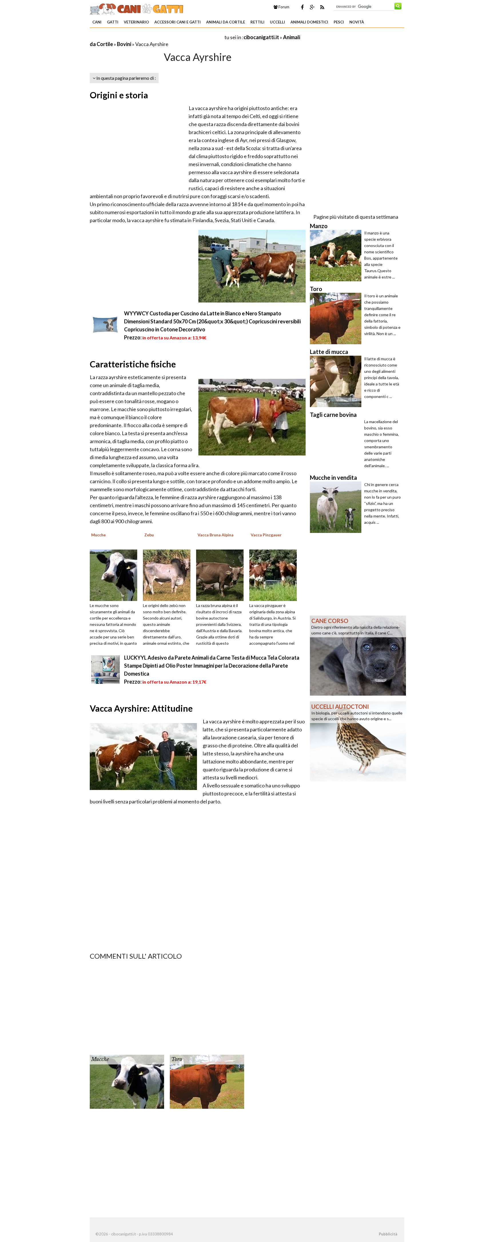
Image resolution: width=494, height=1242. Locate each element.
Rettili (257, 22)
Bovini (124, 44)
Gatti (112, 22)
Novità (356, 22)
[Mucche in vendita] (337, 507)
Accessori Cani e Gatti (177, 22)
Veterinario (136, 22)
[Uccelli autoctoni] (358, 741)
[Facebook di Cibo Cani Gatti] (302, 7)
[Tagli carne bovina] (337, 444)
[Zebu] (168, 575)
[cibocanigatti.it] (137, 8)
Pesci (339, 22)
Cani (96, 22)
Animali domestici (309, 22)
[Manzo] (337, 255)
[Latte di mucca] (337, 381)
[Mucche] (115, 575)
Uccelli (277, 22)
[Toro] (207, 1081)
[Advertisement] (157, 37)
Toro (176, 1059)
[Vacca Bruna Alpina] (222, 575)
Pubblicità (388, 1234)
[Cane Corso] (358, 655)
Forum (283, 7)
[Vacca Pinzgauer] (275, 575)
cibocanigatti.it (261, 37)
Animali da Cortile (225, 22)
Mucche (100, 1059)
